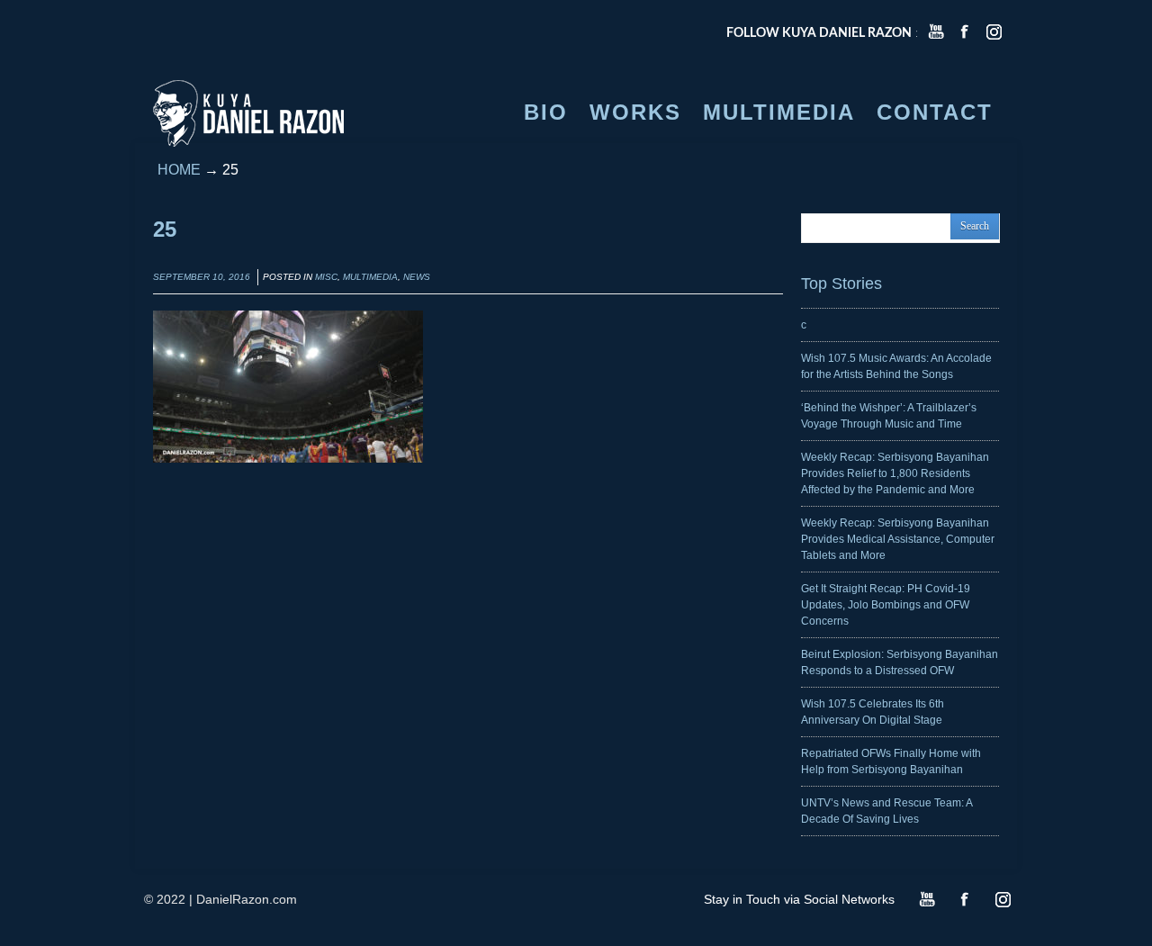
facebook (964, 31)
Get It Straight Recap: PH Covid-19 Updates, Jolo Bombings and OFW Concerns (885, 604)
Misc (326, 277)
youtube (936, 31)
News (416, 277)
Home (179, 169)
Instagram (1002, 899)
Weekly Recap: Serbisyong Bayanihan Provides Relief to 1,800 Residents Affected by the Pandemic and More (895, 473)
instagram (993, 31)
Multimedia (370, 277)
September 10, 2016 (201, 277)
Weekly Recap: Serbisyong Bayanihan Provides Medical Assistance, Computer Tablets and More (897, 539)
